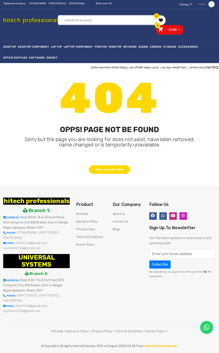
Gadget (52, 57)
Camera (155, 46)
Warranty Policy (87, 221)
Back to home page (109, 169)
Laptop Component (78, 46)
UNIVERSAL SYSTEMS (36, 261)
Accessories (188, 46)
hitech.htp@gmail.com (32, 243)
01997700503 (58, 3)
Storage (169, 46)
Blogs (116, 229)
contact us (120, 221)
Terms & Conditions (89, 237)
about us (119, 214)
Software (36, 57)
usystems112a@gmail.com (21, 248)
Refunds (82, 214)
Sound (143, 46)
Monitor (115, 46)
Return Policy (85, 245)
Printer (101, 46)
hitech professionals (37, 201)
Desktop (9, 46)
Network (130, 46)
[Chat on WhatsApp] (206, 327)
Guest (202, 4)
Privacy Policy (86, 229)
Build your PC (104, 3)
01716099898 (38, 3)
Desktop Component (33, 46)
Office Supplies (15, 57)
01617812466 (77, 3)
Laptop (56, 46)
